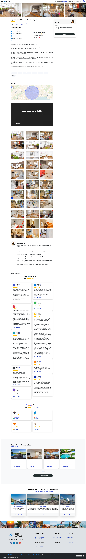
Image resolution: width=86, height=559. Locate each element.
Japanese (48, 554)
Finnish (41, 554)
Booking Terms (31, 555)
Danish (37, 554)
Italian (26, 554)
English (8, 554)
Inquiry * (56, 25)
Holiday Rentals (40, 536)
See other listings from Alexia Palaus (23, 268)
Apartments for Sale (57, 537)
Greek (44, 554)
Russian (52, 554)
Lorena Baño (17, 301)
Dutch (34, 554)
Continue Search (43, 475)
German (23, 554)
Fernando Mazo (39, 308)
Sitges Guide (70, 534)
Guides (71, 533)
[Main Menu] (84, 1)
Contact (64, 34)
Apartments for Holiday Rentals (39, 534)
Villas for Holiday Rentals (39, 538)
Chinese (55, 554)
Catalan (12, 554)
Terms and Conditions (25, 555)
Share (51, 19)
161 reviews (35, 278)
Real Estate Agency (57, 534)
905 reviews (36, 407)
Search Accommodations (39, 537)
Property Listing (57, 538)
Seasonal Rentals (39, 543)
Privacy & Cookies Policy (40, 555)
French (19, 554)
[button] (81, 1)
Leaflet (52, 99)
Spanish (15, 554)
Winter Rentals (39, 545)
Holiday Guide (71, 536)
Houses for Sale (57, 536)
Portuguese (30, 554)
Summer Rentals (39, 546)
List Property (56, 543)
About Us (71, 542)
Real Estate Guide (70, 537)
